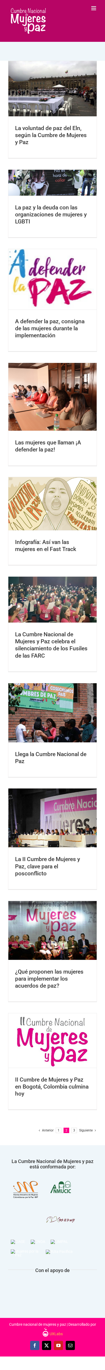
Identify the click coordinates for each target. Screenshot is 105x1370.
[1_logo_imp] (25, 1177)
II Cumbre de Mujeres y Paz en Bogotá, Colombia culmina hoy (46, 1029)
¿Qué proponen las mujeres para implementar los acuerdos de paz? (46, 915)
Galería (59, 74)
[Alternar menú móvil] (94, 8)
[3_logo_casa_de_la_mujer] (60, 1206)
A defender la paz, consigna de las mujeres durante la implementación (46, 265)
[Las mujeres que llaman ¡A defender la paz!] (52, 397)
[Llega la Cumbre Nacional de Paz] (52, 712)
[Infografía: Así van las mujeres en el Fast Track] (52, 503)
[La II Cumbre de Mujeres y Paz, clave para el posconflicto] (52, 817)
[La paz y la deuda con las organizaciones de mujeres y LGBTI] (52, 183)
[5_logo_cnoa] (38, 1241)
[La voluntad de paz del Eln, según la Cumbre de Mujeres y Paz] (52, 88)
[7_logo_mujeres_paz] (25, 1251)
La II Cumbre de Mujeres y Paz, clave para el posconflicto (46, 807)
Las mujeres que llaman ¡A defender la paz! (46, 385)
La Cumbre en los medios (52, 106)
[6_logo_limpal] (59, 1241)
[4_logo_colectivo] (18, 1241)
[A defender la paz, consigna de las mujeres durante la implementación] (52, 279)
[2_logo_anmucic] (60, 1177)
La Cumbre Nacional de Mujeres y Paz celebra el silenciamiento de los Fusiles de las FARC (46, 581)
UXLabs (56, 1334)
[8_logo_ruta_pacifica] (59, 1251)
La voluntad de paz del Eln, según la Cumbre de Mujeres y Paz (46, 74)
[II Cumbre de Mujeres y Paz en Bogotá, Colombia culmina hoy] (52, 1040)
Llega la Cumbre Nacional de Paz (46, 701)
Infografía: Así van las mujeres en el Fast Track (46, 492)
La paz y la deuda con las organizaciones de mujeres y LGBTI (51, 214)
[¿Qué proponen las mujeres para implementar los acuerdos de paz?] (52, 930)
